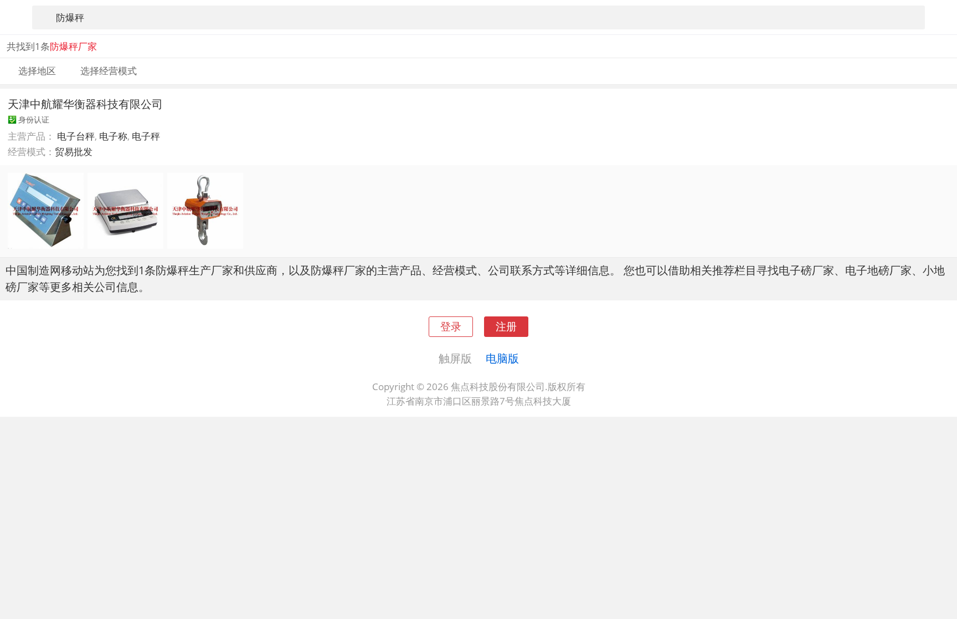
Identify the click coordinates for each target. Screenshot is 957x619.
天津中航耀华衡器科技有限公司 (85, 103)
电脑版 (502, 358)
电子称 (113, 136)
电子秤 (146, 136)
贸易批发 (73, 151)
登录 (450, 326)
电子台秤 (76, 136)
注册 (506, 326)
